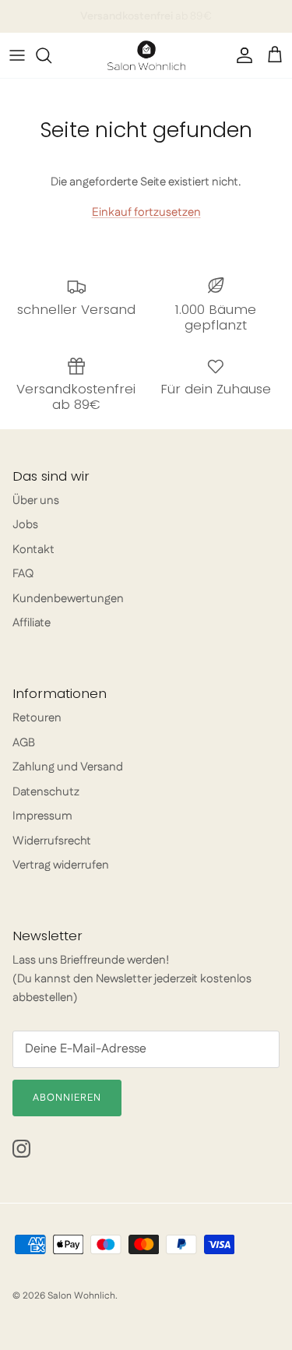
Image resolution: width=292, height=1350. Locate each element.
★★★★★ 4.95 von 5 (146, 22)
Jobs (25, 524)
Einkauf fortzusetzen (146, 212)
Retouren (37, 718)
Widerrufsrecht (51, 841)
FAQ (22, 574)
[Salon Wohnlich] (146, 55)
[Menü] (17, 55)
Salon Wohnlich (81, 1295)
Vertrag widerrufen (60, 865)
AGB (23, 743)
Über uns (35, 500)
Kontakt (33, 549)
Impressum (42, 816)
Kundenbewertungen (68, 598)
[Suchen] (51, 55)
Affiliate (31, 623)
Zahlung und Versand (67, 767)
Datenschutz (45, 792)
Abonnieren (67, 1098)
